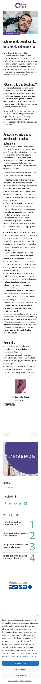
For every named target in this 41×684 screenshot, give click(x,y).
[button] (37, 615)
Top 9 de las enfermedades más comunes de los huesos (13, 523)
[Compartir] (5, 409)
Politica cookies (13, 681)
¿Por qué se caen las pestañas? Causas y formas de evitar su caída (16, 545)
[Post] (11, 409)
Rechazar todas (20, 669)
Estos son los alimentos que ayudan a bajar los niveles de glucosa (15, 556)
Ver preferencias (20, 675)
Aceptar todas (20, 663)
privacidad (33, 656)
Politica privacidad (26, 681)
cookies (22, 656)
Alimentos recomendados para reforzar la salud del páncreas (15, 534)
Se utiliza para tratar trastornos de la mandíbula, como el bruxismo (18, 293)
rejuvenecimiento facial (23, 101)
